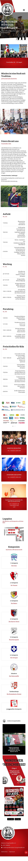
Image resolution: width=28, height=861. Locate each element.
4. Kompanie (14, 619)
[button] (23, 10)
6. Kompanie (14, 655)
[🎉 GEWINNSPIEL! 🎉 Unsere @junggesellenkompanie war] (14, 739)
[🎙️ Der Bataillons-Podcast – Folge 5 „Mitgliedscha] (14, 770)
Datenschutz (4, 851)
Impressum (12, 851)
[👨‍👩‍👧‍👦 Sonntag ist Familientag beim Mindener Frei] (14, 801)
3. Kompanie (14, 601)
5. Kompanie (14, 637)
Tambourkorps (14, 691)
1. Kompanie (14, 563)
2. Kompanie (14, 583)
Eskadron (14, 673)
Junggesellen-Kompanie (14, 709)
